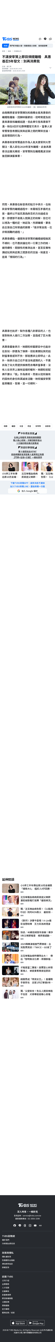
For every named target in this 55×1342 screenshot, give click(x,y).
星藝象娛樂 (6, 1294)
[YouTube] (35, 1225)
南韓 (5, 426)
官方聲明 (5, 1309)
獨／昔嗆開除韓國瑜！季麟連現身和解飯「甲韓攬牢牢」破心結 (31, 45)
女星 (21, 426)
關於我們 (5, 1240)
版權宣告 (5, 1267)
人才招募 (5, 1287)
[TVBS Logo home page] (10, 39)
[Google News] (40, 1225)
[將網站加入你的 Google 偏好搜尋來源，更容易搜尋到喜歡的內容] (27, 490)
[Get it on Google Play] (36, 1323)
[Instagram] (30, 1225)
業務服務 (5, 1305)
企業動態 (5, 1284)
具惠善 (48, 426)
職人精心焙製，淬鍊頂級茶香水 (27, 440)
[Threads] (25, 1225)
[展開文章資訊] (50, 67)
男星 (29, 426)
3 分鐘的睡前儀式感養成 (27, 443)
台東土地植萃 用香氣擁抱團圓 (27, 437)
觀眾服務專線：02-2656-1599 (27, 1218)
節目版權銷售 (7, 1298)
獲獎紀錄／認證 (8, 1312)
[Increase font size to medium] (40, 38)
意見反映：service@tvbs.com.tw (27, 1215)
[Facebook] (14, 1225)
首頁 (3, 51)
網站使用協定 (7, 1263)
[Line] (19, 1225)
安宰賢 (38, 426)
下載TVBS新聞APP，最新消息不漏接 (27, 482)
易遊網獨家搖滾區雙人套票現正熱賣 (27, 454)
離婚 (13, 426)
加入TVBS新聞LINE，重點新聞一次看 (27, 486)
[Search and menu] (50, 38)
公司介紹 (5, 1280)
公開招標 (5, 1302)
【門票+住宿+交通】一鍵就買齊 (27, 457)
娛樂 (9, 51)
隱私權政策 (6, 1256)
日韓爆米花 (17, 51)
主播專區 (5, 1291)
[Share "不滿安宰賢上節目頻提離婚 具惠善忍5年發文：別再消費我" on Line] (45, 38)
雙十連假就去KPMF (27, 451)
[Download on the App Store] (18, 1323)
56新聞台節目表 (8, 1243)
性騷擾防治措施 (8, 1260)
